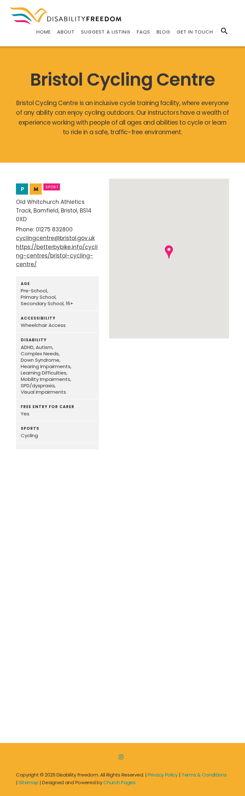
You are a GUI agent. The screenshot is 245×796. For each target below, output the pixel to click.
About (66, 31)
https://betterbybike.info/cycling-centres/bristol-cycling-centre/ (57, 255)
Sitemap (28, 782)
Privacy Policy (163, 774)
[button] (168, 252)
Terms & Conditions (204, 774)
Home (43, 31)
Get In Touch (195, 31)
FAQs (143, 31)
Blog (163, 31)
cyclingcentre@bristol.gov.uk (55, 238)
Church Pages (119, 782)
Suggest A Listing (105, 31)
